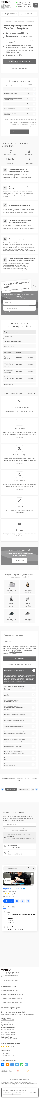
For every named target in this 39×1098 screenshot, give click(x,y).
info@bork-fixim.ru (7, 1029)
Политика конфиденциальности (19, 1079)
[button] (2, 789)
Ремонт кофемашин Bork (9, 990)
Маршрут (10, 901)
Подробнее (19, 437)
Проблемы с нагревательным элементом (8, 364)
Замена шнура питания (9, 108)
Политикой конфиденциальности (19, 830)
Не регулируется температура (8, 371)
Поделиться (2, 1064)
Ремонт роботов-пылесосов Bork (12, 994)
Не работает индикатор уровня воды (9, 378)
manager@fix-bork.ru (8, 1034)
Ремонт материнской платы (11, 88)
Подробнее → (30, 357)
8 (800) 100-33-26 (7, 1025)
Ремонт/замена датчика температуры (10, 113)
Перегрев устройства (7, 357)
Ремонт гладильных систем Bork (11, 1002)
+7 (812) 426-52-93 (24, 3)
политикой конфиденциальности (27, 311)
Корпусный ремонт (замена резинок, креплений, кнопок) (13, 98)
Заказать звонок (19, 560)
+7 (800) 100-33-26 (24, 6)
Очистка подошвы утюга (10, 103)
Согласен (33, 1092)
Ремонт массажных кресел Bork (11, 998)
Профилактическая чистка (10, 93)
